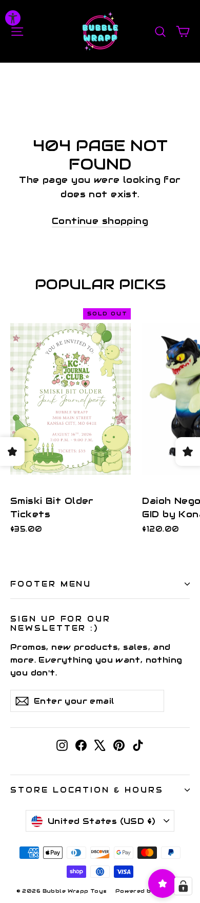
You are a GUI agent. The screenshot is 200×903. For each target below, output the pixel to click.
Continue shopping (100, 221)
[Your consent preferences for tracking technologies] (183, 886)
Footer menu (50, 584)
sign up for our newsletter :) (60, 623)
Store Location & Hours (87, 790)
